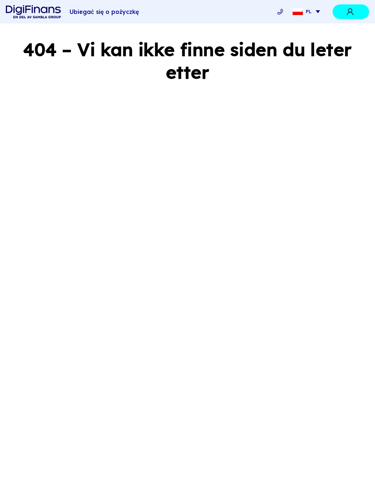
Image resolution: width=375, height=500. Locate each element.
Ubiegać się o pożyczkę (104, 11)
